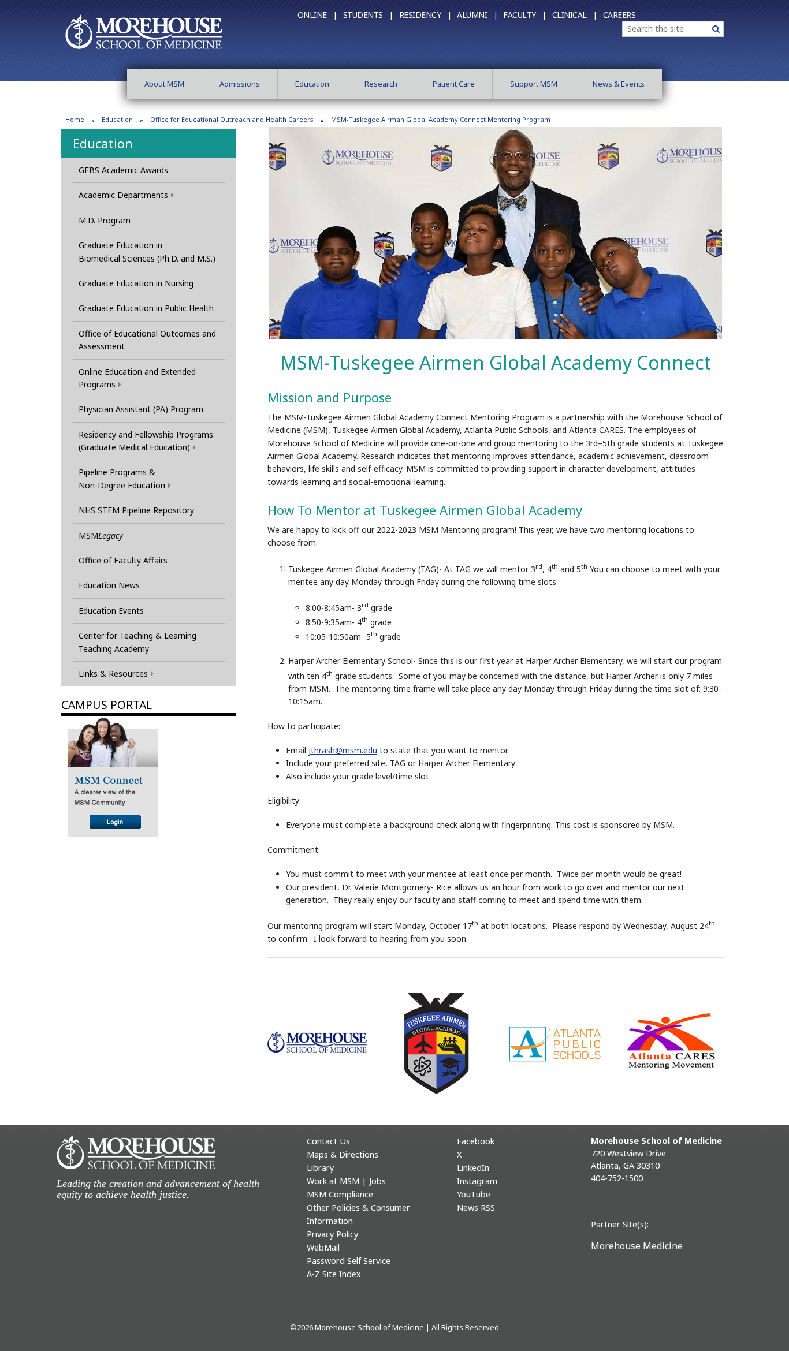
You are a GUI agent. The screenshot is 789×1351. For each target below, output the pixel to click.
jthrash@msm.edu (342, 750)
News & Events (619, 84)
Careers (619, 14)
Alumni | (477, 14)
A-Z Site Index (334, 1273)
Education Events (111, 610)
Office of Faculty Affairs (123, 560)
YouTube (473, 1194)
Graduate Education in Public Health (146, 308)
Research (380, 84)
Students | (368, 14)
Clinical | (574, 14)
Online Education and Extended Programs (137, 378)
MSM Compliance (340, 1194)
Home (74, 119)
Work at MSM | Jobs (346, 1180)
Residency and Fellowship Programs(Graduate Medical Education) (146, 441)
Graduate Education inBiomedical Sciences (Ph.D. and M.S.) (147, 251)
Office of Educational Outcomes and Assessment (147, 340)
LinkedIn (473, 1167)
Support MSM (533, 84)
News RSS (476, 1207)
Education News (109, 585)
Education (312, 84)
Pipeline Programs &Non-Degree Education (122, 478)
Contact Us (328, 1141)
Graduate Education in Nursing (136, 283)
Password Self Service (348, 1260)
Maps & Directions (342, 1154)
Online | (317, 14)
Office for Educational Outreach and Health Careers (232, 119)
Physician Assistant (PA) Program (141, 409)
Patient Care (454, 84)
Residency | (425, 14)
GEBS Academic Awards (123, 170)
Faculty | (524, 14)
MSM (101, 535)
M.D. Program (105, 220)
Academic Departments (123, 194)
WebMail (323, 1247)
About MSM (164, 84)
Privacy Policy (332, 1234)
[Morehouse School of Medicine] (143, 31)
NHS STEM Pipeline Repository (136, 510)
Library (320, 1167)
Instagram (477, 1180)
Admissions (239, 84)
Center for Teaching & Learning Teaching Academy (137, 642)
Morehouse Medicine (637, 1246)
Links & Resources (113, 673)
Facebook (475, 1141)
